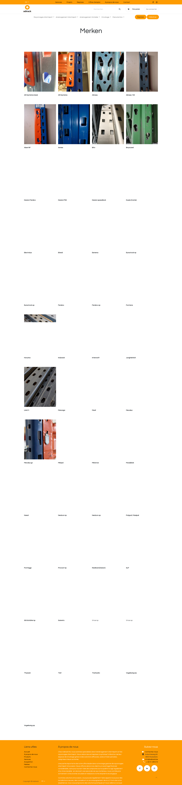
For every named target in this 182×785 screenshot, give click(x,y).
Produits (27, 757)
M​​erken (27, 764)
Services (58, 2)
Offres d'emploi (94, 2)
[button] (156, 777)
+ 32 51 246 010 (152, 762)
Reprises (80, 2)
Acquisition (28, 762)
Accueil (27, 752)
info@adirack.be (151, 759)
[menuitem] (44, 17)
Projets (69, 2)
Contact (126, 2)
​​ (153, 17)
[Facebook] (153, 2)
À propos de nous (112, 2)
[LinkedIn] (147, 768)
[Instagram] (156, 2)
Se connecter (151, 9)
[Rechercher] (120, 9)
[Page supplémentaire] (154, 768)
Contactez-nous (30, 767)
